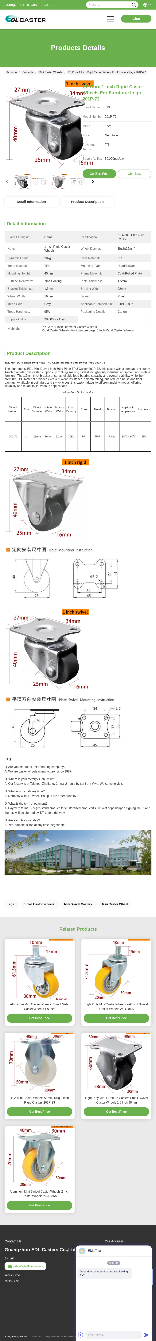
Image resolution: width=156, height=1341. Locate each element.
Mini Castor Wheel (115, 904)
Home (13, 72)
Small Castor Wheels (39, 904)
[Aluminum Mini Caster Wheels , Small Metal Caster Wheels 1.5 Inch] (40, 969)
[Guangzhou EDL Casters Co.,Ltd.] (25, 19)
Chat (136, 19)
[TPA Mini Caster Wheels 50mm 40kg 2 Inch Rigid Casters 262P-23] (40, 1063)
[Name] (133, 4)
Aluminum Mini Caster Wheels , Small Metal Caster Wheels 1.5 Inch (39, 1007)
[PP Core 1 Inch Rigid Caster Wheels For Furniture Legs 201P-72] (50, 124)
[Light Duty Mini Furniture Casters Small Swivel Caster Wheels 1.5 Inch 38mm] (116, 1063)
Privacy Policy (11, 1336)
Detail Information (31, 202)
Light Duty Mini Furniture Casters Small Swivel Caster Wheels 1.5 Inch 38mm (116, 1100)
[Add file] (80, 1335)
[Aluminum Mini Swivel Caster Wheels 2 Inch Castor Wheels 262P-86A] (40, 1157)
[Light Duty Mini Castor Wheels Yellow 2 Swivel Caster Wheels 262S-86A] (116, 969)
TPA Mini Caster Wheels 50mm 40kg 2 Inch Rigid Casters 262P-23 (39, 1100)
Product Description (87, 202)
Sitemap (23, 1336)
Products (27, 72)
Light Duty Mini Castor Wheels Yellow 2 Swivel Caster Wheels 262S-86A (116, 1007)
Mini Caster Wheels (50, 72)
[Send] (146, 1335)
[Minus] (146, 1251)
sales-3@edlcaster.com (28, 1266)
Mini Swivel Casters (78, 904)
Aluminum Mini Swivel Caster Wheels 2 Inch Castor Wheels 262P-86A (39, 1194)
